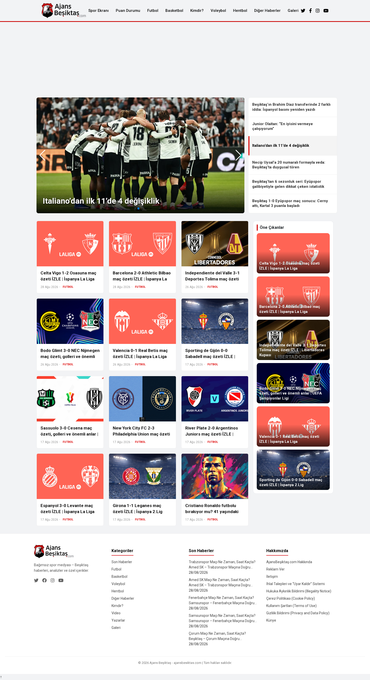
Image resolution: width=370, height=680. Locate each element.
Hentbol (240, 10)
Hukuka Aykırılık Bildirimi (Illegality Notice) (298, 591)
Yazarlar (118, 620)
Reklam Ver (275, 569)
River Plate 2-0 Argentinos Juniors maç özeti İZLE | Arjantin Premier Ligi (211, 434)
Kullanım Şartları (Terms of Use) (291, 606)
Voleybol (218, 10)
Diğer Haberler (267, 10)
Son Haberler (122, 562)
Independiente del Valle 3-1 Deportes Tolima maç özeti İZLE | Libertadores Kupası (212, 279)
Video (116, 613)
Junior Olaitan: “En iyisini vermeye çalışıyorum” (282, 126)
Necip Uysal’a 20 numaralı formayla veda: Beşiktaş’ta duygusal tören (288, 165)
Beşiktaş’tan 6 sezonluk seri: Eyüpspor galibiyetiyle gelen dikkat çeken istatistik (288, 184)
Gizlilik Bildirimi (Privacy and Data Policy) (297, 613)
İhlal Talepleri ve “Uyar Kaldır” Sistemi (295, 584)
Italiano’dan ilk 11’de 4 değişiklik (101, 201)
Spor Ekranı (98, 10)
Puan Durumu (128, 10)
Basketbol (174, 10)
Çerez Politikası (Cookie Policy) (290, 598)
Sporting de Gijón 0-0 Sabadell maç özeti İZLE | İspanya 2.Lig (210, 356)
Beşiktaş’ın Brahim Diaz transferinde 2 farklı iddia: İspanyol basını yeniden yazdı (291, 107)
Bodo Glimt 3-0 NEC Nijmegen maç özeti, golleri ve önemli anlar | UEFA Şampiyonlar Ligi (70, 356)
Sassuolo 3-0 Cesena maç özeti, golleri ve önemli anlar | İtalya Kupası (69, 434)
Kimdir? (197, 10)
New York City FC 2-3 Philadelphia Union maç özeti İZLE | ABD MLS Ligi (141, 434)
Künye (271, 620)
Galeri (293, 10)
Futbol (152, 10)
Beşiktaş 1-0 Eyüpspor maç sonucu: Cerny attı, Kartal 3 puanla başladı (290, 203)
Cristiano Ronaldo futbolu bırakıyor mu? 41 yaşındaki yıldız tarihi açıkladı (211, 511)
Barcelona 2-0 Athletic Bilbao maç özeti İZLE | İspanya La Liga (142, 279)
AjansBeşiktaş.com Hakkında (289, 562)
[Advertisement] (185, 59)
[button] (238, 155)
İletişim (272, 577)
